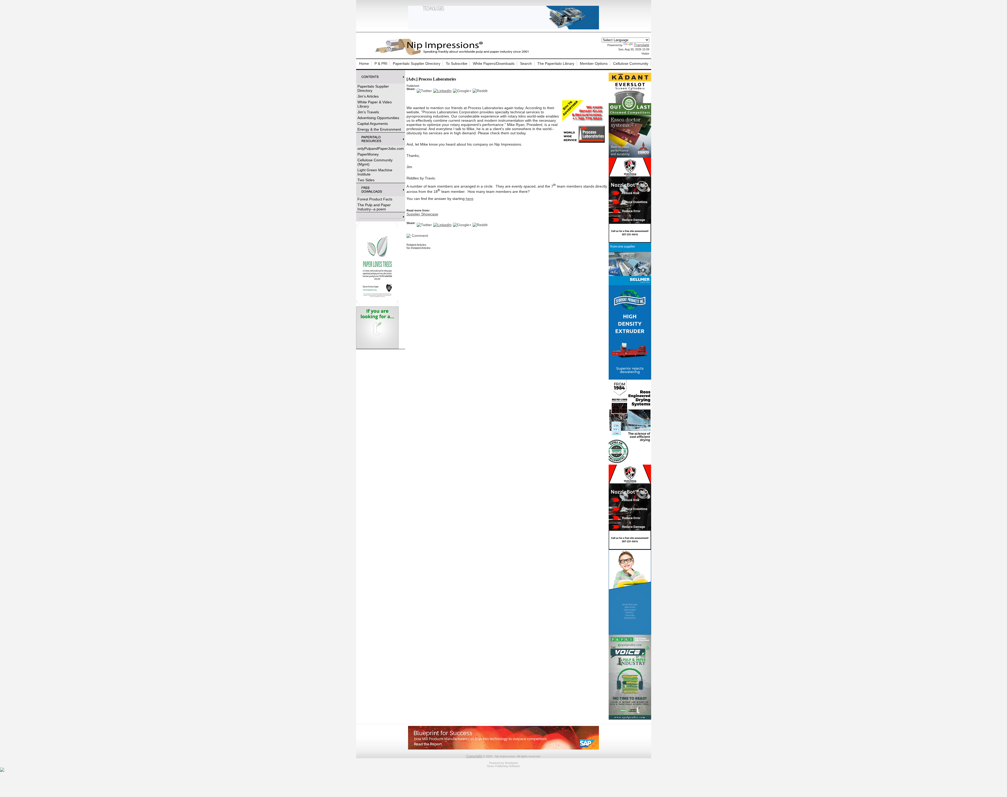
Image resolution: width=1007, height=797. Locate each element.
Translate (641, 45)
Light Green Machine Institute (374, 172)
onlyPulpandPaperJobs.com (380, 148)
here (469, 198)
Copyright (474, 756)
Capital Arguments (372, 123)
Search (526, 63)
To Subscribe (456, 63)
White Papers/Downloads (494, 63)
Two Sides (365, 180)
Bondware (511, 762)
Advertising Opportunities (378, 118)
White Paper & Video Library (374, 104)
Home (364, 63)
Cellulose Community (630, 63)
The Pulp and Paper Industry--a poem (374, 207)
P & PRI (380, 63)
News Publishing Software (503, 766)
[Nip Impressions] (453, 54)
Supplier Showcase (422, 214)
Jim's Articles (368, 96)
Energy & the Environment (379, 129)
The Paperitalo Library (555, 63)
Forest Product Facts (374, 199)
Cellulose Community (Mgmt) (375, 162)
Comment (419, 235)
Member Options (594, 63)
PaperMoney (368, 154)
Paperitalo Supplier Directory (416, 63)
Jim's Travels (368, 112)
